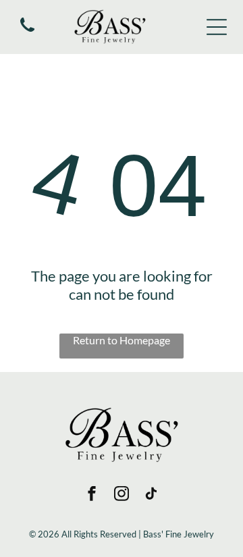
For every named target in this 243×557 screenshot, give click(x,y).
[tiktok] (151, 495)
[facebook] (92, 495)
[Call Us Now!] (27, 32)
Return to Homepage (121, 340)
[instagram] (121, 495)
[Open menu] (217, 27)
